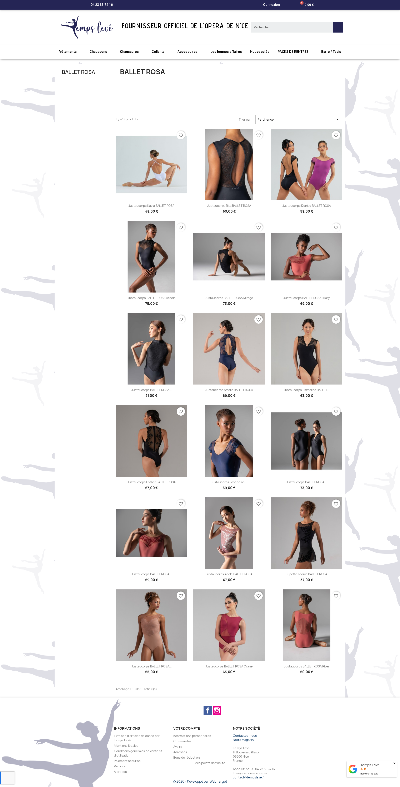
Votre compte (186, 728)
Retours (120, 766)
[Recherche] (338, 27)
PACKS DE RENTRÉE (293, 52)
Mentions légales (126, 746)
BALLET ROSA (78, 72)
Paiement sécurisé (127, 761)
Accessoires (188, 52)
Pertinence (299, 119)
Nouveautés (259, 52)
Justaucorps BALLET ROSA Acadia (151, 298)
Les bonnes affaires (226, 52)
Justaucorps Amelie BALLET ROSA (229, 390)
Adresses (180, 752)
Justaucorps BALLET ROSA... (151, 390)
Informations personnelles (192, 736)
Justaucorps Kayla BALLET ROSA (151, 206)
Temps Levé (370, 765)
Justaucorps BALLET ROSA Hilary (307, 298)
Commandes (182, 741)
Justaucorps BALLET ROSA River (306, 666)
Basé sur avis (369, 773)
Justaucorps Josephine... (229, 482)
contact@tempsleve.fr (249, 777)
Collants (158, 52)
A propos (120, 772)
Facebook (208, 710)
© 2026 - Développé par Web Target (200, 781)
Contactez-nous (245, 736)
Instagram (217, 710)
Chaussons (98, 52)
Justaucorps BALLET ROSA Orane (229, 666)
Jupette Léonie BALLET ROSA (306, 574)
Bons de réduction (186, 757)
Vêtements (68, 52)
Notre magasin (243, 740)
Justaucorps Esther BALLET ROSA (152, 482)
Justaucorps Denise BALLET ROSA (306, 206)
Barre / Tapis (331, 52)
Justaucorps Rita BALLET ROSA (229, 206)
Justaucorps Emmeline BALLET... (307, 390)
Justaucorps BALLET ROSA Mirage (229, 298)
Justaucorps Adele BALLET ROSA (229, 574)
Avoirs (177, 747)
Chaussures (129, 52)
